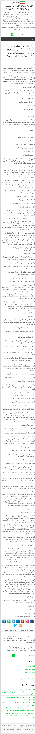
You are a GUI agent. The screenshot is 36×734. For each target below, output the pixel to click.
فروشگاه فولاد (27, 729)
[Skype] (16, 625)
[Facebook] (32, 621)
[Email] (4, 621)
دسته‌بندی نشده (30, 669)
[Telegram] (13, 621)
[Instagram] (27, 621)
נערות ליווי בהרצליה (29, 702)
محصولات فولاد (30, 675)
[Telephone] (9, 621)
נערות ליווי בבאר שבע (28, 697)
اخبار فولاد (31, 666)
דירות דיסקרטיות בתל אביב (26, 713)
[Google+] (22, 621)
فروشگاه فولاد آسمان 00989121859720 (18, 7)
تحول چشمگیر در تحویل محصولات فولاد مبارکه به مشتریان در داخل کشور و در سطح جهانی (18, 692)
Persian (16, 2)
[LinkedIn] (18, 621)
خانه (32, 729)
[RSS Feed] (20, 625)
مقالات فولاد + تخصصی (10, 630)
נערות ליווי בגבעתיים (28, 689)
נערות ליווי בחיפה (29, 708)
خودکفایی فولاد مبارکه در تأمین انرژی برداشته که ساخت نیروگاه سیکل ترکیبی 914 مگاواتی (18, 715)
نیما (31, 630)
